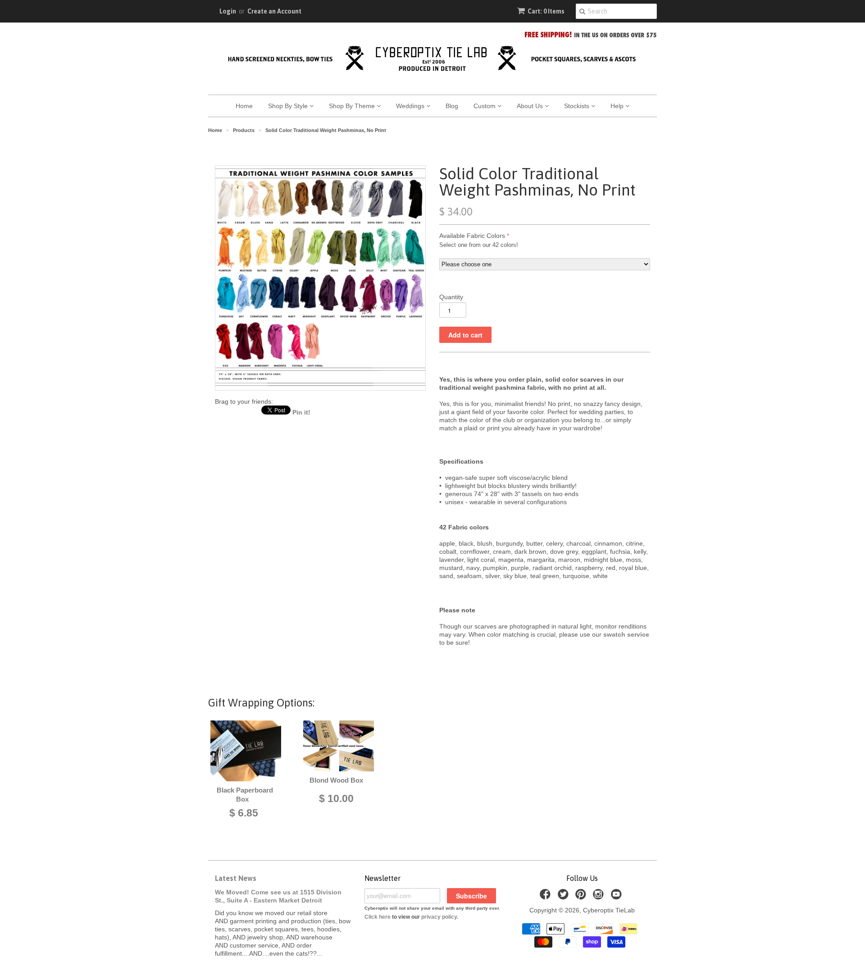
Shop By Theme (353, 105)
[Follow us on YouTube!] (617, 897)
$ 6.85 (243, 813)
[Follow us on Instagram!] (599, 897)
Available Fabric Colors (472, 235)
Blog (452, 105)
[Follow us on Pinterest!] (582, 897)
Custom (485, 105)
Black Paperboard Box (245, 794)
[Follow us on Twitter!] (564, 897)
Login (227, 11)
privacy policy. (439, 917)
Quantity (451, 297)
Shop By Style (289, 105)
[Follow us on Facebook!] (546, 897)
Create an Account (274, 11)
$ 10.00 (336, 798)
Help (617, 105)
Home (244, 105)
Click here (377, 917)
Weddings (411, 105)
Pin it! (301, 412)
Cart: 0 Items (546, 11)
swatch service (626, 634)
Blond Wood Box (336, 780)
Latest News (235, 878)
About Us (531, 105)
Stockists (577, 105)
